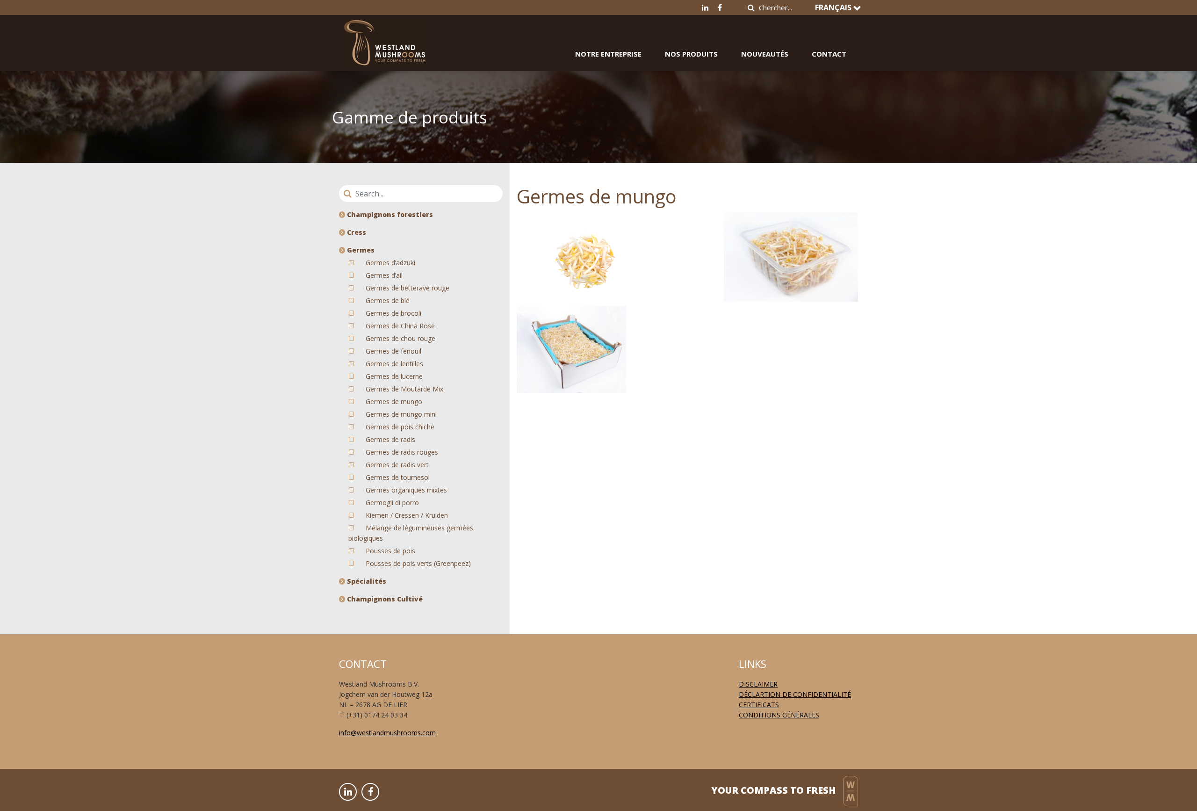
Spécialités (365, 581)
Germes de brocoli (393, 313)
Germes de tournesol (398, 477)
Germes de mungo (394, 401)
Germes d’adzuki (390, 262)
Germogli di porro (392, 502)
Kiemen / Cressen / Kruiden (407, 515)
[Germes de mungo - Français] (385, 36)
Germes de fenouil (393, 351)
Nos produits (691, 53)
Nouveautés (764, 53)
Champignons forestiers (389, 214)
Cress (355, 232)
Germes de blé (388, 300)
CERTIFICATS (759, 704)
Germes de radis (390, 439)
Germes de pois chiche (400, 426)
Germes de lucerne (394, 376)
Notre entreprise (608, 53)
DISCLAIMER (758, 684)
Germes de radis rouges (402, 452)
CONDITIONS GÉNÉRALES (779, 714)
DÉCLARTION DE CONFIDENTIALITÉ (795, 694)
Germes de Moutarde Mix (404, 388)
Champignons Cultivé (384, 598)
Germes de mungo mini (401, 414)
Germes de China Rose (400, 325)
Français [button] (834, 7)
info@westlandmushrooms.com (387, 732)
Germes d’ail (384, 275)
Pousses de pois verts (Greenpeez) (418, 563)
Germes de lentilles (394, 363)
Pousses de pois (390, 550)
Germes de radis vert (397, 464)
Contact (829, 53)
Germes (360, 250)
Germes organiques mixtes (406, 489)
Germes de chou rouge (400, 338)
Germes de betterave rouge (407, 287)
